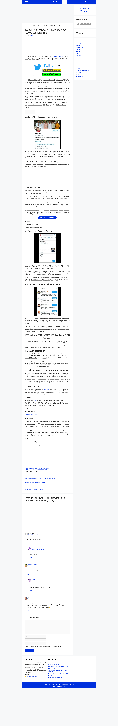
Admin (33, 548)
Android (78, 41)
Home (50, 1)
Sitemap (72, 684)
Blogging (80, 1)
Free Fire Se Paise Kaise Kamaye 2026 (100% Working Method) (39, 485)
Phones (78, 68)
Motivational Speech (80, 66)
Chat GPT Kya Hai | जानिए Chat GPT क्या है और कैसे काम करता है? (37, 468)
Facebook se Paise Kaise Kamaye (32, 445)
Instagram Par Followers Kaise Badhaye (34, 227)
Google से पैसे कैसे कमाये (30, 411)
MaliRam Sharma (32, 564)
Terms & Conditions (65, 684)
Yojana (77, 74)
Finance (69, 1)
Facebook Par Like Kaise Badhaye (32, 224)
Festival (78, 51)
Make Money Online (57, 1)
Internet (64, 1)
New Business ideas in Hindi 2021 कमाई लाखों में (35, 482)
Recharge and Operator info (82, 70)
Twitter (55, 56)
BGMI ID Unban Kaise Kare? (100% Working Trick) (36, 475)
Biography (75, 1)
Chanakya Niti (79, 47)
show (32, 111)
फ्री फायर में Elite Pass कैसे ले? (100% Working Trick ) (36, 489)
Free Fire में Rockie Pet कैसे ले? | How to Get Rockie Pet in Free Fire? (40, 478)
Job (77, 62)
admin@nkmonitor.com (32, 676)
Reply (27, 542)
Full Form (78, 55)
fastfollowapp (46, 389)
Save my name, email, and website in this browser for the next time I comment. (44, 646)
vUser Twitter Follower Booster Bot (47, 217)
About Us (46, 684)
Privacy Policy (58, 684)
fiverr (35, 400)
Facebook (61, 56)
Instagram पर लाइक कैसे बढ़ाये (31, 414)
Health (77, 57)
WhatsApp (78, 72)
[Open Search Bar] (92, 2)
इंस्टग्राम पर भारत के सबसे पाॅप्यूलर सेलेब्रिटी (33, 442)
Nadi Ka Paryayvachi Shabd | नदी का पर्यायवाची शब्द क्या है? (36, 469)
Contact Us (51, 684)
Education (78, 49)
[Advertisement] (47, 13)
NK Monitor (29, 2)
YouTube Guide (87, 1)
